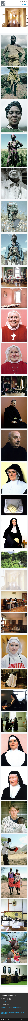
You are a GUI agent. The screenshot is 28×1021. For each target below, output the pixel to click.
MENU (24, 4)
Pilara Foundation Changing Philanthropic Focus (11, 1007)
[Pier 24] (3, 5)
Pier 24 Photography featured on (11, 1010)
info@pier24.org (6, 1001)
